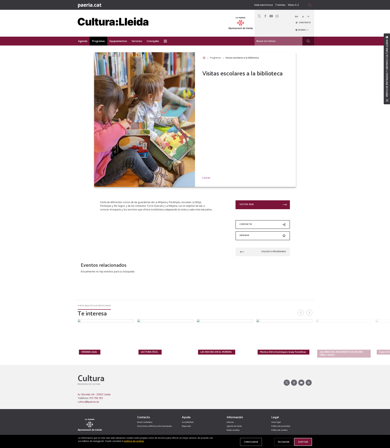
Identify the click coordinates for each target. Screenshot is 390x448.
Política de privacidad (280, 426)
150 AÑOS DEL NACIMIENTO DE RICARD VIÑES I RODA (341, 353)
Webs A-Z (293, 5)
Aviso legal (276, 422)
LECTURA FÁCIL (149, 352)
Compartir (245, 224)
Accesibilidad (187, 422)
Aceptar (303, 442)
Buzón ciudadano (144, 422)
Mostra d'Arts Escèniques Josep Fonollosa (283, 352)
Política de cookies (279, 430)
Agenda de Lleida (234, 426)
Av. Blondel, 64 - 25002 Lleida (94, 394)
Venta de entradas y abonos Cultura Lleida (386, 68)
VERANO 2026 (89, 352)
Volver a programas (273, 251)
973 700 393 (96, 398)
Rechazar (283, 442)
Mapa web (186, 426)
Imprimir (244, 235)
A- (309, 16)
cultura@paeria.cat (88, 401)
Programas (215, 57)
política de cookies (134, 441)
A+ (296, 16)
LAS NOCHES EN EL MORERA (216, 352)
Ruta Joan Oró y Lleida (34, 352)
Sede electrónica (263, 5)
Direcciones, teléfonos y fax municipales (154, 426)
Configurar (251, 442)
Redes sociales (233, 430)
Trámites (280, 5)
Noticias (230, 422)
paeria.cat (89, 5)
